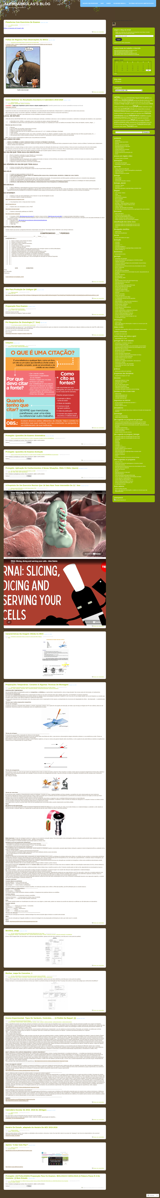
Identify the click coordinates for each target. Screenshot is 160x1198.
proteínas (123, 118)
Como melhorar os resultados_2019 (15, 277)
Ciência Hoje (118, 179)
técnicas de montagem (53, 688)
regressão (140, 118)
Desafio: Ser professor (90, 3)
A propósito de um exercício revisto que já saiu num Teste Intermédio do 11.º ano (43, 485)
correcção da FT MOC (11, 45)
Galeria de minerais (120, 274)
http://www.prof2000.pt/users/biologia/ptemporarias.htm (24, 921)
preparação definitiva (32, 688)
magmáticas (24, 977)
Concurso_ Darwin (119, 185)
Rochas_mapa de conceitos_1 (19, 973)
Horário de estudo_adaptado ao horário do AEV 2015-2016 (31, 1127)
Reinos (116, 227)
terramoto (134, 124)
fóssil (132, 111)
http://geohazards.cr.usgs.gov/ (122, 146)
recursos (10, 1148)
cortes (14, 688)
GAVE (102, 3)
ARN (116, 100)
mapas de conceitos (51, 934)
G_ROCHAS (42, 975)
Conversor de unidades (121, 197)
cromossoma (138, 103)
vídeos (13, 1148)
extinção (126, 109)
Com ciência (118, 195)
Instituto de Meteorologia (121, 289)
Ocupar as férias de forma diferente (124, 356)
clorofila (148, 102)
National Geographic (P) (121, 396)
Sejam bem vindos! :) (119, 3)
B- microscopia (32, 636)
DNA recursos (118, 200)
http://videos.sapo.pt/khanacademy (14, 1167)
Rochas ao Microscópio (120, 305)
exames (9, 25)
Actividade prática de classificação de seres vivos (127, 224)
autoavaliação (11, 103)
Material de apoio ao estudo (122, 173)
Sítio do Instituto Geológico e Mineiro (124, 313)
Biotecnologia (30, 488)
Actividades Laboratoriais (16, 42)
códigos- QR (10, 293)
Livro (16, 309)
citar (13, 346)
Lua (125, 113)
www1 (116, 153)
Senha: (7, 442)
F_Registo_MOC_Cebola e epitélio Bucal (16, 44)
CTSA (35, 488)
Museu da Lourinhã (120, 295)
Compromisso (17, 103)
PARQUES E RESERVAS (120, 151)
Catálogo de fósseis (120, 261)
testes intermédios (22, 309)
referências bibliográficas (23, 346)
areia (150, 98)
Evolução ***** (118, 186)
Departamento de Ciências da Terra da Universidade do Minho (130, 266)
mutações (148, 116)
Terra (129, 124)
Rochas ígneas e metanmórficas (123, 307)
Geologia (66, 1180)
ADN (9, 471)
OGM (20, 471)
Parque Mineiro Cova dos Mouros (123, 302)
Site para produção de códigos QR (21, 289)
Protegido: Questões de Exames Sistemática (25, 436)
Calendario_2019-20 (11, 107)
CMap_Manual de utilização (122, 169)
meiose (147, 113)
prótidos (129, 118)
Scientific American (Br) (120, 398)
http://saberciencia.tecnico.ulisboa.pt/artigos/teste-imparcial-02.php (22, 1070)
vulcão (135, 126)
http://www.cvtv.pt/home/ (121, 233)
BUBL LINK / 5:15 (118, 383)
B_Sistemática (35, 438)
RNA (14, 489)
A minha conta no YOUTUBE (121, 158)
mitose (132, 115)
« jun (115, 73)
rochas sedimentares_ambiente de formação (126, 310)
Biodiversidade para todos (121, 142)
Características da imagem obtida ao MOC (25, 634)
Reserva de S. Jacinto (120, 362)
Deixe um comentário (98, 32)
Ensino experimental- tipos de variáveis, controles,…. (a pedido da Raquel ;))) (41, 1018)
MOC (38, 42)
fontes (15, 346)
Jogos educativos (119, 172)
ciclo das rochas (11, 977)
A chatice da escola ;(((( (121, 334)
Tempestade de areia (120, 254)
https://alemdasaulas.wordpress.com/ (15, 199)
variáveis (42, 1021)
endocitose (145, 106)
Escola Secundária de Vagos (122, 237)
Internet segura (119, 404)
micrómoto (23, 688)
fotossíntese (119, 111)
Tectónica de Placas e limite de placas (141, 3)
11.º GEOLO (23, 1180)
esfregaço (18, 688)
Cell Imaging (118, 178)
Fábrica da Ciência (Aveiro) (121, 349)
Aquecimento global (142, 98)
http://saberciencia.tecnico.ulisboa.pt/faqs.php (17, 1100)
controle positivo (19, 1021)
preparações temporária (43, 688)
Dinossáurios (118, 269)
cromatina (132, 103)
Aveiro (119, 100)
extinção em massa (135, 109)
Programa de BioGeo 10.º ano (122, 375)
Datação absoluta (128, 106)
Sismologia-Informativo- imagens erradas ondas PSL (19, 333)
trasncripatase (24, 471)
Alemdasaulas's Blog (27, 4)
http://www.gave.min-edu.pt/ (27, 216)
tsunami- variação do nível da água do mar (126, 316)
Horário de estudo (15, 1131)
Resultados (27, 103)
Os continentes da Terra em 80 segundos (125, 298)
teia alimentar (69, 934)
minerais (126, 116)
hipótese (34, 1021)
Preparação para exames (17, 306)
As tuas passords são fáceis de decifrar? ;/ (125, 402)
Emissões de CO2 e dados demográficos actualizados (128, 170)
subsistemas (133, 122)
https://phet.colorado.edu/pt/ (12, 209)
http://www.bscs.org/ (120, 450)
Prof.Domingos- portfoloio (121, 304)
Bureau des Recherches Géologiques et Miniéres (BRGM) (129, 260)
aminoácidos (130, 98)
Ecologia (44, 934)
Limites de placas (119, 113)
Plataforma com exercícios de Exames (23, 22)
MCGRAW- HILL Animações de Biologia (124, 207)
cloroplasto (117, 103)
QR (14, 293)
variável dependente (57, 1021)
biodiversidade (11, 934)
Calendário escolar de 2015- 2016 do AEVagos (26, 1110)
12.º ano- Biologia (15, 470)
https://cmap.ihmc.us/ (11, 204)
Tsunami (130, 126)
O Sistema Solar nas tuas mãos (122, 215)
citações (10, 346)
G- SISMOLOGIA (25, 325)
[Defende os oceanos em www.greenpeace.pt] (120, 500)
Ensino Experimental (22, 1020)
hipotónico (141, 111)
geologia (18, 1181)
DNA (11, 471)
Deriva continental (119, 267)
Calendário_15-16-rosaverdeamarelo (15, 1118)
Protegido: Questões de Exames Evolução (24, 452)
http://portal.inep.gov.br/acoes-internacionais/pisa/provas (33, 220)
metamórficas (40, 977)
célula (151, 104)
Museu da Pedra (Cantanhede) (122, 353)
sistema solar (124, 122)
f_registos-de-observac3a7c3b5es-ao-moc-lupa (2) (39, 44)
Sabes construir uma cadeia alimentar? (125, 218)
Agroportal (117, 140)
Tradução (140, 124)
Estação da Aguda (119, 201)
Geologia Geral (118, 276)
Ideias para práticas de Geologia (123, 286)
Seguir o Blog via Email (122, 30)
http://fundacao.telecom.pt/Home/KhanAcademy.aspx (19, 1150)
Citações (9, 343)
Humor (108, 3)
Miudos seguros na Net (121, 405)
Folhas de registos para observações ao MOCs (27, 40)
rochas (44, 977)
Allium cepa (123, 98)
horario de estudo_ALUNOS (13, 1135)
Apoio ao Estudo (32, 42)
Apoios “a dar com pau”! (17, 1145)
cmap (27, 934)
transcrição (147, 124)
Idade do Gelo (147, 111)
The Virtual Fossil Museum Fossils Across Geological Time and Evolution (132, 209)
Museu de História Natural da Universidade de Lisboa (128, 354)
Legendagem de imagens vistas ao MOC (125, 204)
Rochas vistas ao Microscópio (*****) (124, 311)
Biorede (117, 143)
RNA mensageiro (139, 120)
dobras (140, 106)
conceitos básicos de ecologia (35, 934)
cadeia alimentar (22, 934)
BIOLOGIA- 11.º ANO (27, 438)
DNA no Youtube (119, 198)
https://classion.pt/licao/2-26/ (14, 28)
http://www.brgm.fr (119, 148)
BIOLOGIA (20, 438)
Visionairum (118, 366)
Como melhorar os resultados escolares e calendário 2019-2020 (34, 100)
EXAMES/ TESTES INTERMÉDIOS (46, 438)
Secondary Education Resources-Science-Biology (127, 389)
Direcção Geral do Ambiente (122, 145)
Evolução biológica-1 (120, 246)
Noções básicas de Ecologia (122, 149)
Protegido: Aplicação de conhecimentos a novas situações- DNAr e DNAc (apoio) (42, 468)
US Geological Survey (120, 317)
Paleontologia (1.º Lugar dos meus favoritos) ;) (126, 301)
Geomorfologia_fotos (120, 277)
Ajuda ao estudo (14, 24)
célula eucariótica (119, 106)
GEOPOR (117, 279)
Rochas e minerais (119, 308)
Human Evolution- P (120, 249)
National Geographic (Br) (121, 395)
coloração (10, 688)
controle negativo (12, 1021)
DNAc (14, 471)
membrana (118, 116)
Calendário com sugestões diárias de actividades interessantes (131, 329)
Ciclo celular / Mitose (120, 193)
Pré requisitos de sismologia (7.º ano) (23, 322)
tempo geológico (123, 124)
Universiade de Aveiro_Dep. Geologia (124, 363)
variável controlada (48, 1021)
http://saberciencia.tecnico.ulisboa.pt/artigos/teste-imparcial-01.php (51, 1061)
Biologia (10, 1181)
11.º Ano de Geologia (25, 975)
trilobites (124, 126)
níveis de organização (61, 934)
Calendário (10, 1113)
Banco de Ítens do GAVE (121, 488)
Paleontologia (118, 299)
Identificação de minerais (121, 288)
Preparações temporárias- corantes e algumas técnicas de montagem (37, 685)
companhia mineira (120, 264)
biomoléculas (137, 100)
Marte (143, 113)
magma (20, 977)
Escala (120, 109)
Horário (9, 1131)
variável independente (67, 1021)
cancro (121, 102)
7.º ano (12, 325)
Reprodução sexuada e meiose (122, 164)
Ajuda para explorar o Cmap (122, 380)
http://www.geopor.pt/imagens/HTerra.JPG (125, 285)
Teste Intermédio (18, 489)
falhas (143, 109)
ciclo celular (126, 102)
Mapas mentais (119, 206)
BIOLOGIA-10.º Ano (45, 687)
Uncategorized (21, 308)
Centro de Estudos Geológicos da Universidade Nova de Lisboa (130, 263)
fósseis (127, 111)
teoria (38, 1021)
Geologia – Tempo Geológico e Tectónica (125, 203)
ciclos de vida (142, 102)
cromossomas (145, 103)
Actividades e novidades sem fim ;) (123, 343)
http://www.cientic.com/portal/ (13, 214)
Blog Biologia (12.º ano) (121, 338)
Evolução (34, 454)
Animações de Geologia (121, 163)
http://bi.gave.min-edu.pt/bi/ (55, 216)
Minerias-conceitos (120, 294)
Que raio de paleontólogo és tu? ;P (123, 216)
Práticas (40, 636)
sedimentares (49, 977)
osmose (117, 118)
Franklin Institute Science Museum (123, 448)
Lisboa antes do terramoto (121, 417)
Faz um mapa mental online (122, 384)
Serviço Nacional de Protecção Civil (123, 152)
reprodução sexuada (125, 120)
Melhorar (23, 103)
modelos (143, 116)
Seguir (118, 39)
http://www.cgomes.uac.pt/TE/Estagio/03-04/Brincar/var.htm (20, 1099)
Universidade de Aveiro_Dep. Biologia (124, 365)
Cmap (43, 933)
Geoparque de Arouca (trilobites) (123, 350)
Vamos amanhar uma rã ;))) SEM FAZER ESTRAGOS (127, 219)
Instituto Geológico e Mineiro (122, 291)
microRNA (10, 489)
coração (126, 103)
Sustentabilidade (141, 122)
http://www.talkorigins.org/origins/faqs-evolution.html (128, 188)
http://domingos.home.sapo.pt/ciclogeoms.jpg (126, 280)
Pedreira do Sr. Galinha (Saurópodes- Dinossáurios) (128, 360)
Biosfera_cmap (12, 931)
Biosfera (16, 934)
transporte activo (118, 126)
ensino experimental (28, 1021)
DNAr (17, 471)
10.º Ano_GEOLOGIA (15, 933)
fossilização (147, 109)
